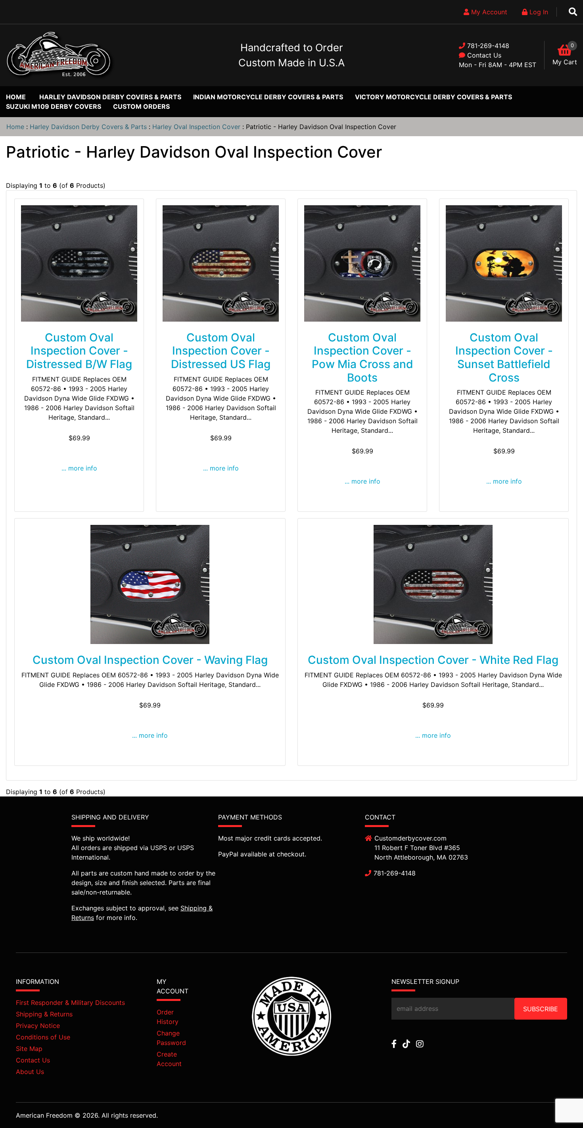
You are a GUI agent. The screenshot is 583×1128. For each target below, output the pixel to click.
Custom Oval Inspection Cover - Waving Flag (150, 660)
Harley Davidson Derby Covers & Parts (110, 97)
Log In (537, 12)
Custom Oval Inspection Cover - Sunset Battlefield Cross (504, 357)
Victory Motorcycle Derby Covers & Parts (433, 97)
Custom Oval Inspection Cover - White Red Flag (433, 660)
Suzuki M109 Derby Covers (53, 106)
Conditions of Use (43, 1037)
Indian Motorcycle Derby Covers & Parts (268, 97)
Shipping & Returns (44, 1014)
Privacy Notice (38, 1026)
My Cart (564, 62)
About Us (30, 1072)
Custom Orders (141, 106)
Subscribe (540, 1009)
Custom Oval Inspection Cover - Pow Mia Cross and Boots (362, 357)
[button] (558, 1104)
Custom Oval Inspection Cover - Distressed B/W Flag (79, 351)
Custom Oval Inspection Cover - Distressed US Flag (220, 351)
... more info (79, 468)
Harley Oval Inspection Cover (196, 127)
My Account (488, 12)
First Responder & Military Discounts (70, 1003)
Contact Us (484, 55)
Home (16, 97)
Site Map (29, 1049)
